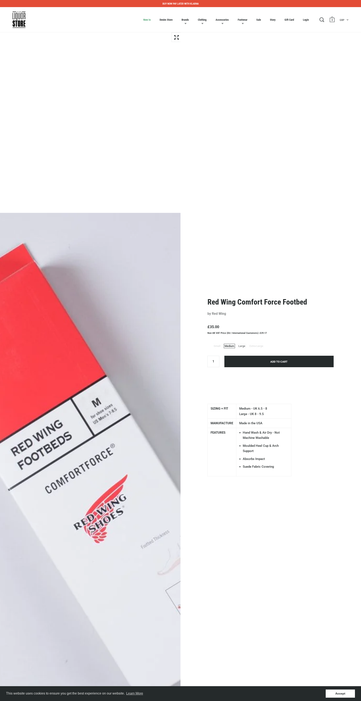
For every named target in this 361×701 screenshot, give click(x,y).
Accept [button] (340, 693)
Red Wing (219, 314)
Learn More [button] (134, 693)
